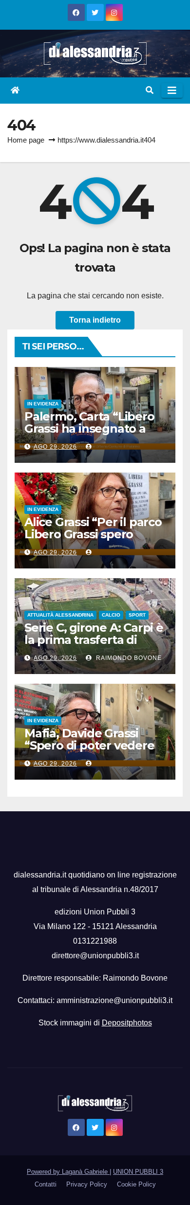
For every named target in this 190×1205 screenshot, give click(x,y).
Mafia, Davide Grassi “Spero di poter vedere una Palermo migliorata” (94, 745)
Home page (25, 140)
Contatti (46, 1184)
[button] (149, 90)
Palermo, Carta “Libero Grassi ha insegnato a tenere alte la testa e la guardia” (90, 434)
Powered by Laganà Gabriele (68, 1171)
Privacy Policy (86, 1184)
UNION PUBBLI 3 (138, 1171)
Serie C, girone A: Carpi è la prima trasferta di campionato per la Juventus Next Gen (93, 646)
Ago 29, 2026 (55, 446)
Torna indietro (95, 320)
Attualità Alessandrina (60, 615)
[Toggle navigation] (172, 90)
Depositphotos (127, 1023)
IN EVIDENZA (42, 403)
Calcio (111, 615)
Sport (137, 615)
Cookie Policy (136, 1184)
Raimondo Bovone (128, 658)
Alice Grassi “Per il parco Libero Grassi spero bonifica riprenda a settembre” (93, 540)
